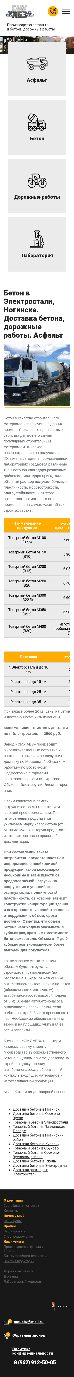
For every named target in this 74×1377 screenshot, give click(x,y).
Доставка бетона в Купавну (36, 1144)
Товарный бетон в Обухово (36, 1148)
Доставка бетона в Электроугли (40, 1165)
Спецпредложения (18, 1236)
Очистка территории (19, 1261)
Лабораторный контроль (23, 1282)
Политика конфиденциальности (32, 1351)
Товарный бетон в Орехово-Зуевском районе (36, 1154)
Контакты (11, 1211)
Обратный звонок (28, 1335)
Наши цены (13, 1221)
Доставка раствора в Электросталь (30, 1172)
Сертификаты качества (21, 1206)
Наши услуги (14, 1242)
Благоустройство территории (26, 1256)
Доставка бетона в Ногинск (36, 1109)
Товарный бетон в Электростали (40, 1122)
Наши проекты (15, 1231)
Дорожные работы (18, 1271)
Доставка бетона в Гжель (34, 1161)
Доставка (11, 1276)
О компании (13, 1200)
